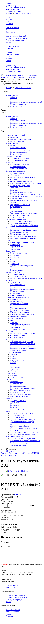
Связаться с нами (12, 28)
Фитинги (9, 411)
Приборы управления (14, 318)
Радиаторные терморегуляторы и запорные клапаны (23, 201)
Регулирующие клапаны (20, 205)
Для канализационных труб (21, 413)
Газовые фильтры (17, 302)
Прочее (13, 363)
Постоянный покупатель (15, 7)
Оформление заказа (13, 11)
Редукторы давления (18, 316)
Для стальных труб (17, 424)
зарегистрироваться (23, 13)
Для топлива (15, 175)
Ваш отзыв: (5, 547)
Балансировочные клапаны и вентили (25, 184)
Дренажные (15, 283)
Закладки (9, 614)
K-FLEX (17, 495)
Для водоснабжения (18, 173)
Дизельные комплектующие (21, 266)
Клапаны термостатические (21, 192)
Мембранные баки (13, 272)
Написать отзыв (16, 515)
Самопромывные (17, 409)
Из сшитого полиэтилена (20, 390)
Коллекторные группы (19, 232)
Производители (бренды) (16, 36)
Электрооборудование (14, 436)
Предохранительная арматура (17, 297)
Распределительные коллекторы (23, 238)
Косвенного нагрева (18, 104)
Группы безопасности (19, 304)
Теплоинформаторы (18, 445)
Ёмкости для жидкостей (15, 171)
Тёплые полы (11, 373)
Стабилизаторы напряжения (21, 443)
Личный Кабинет (13, 610)
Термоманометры (17, 247)
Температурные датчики (20, 325)
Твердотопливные (17, 268)
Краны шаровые (16, 198)
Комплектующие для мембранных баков (26, 278)
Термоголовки (16, 211)
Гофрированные (16, 382)
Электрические (16, 106)
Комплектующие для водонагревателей (26, 102)
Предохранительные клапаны (22, 314)
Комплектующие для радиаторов (23, 348)
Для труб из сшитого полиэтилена (24, 226)
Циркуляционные (17, 295)
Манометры (15, 245)
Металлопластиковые (19, 169)
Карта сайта (10, 32)
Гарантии (9, 24)
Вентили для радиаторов (20, 186)
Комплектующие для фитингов (22, 434)
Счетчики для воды (18, 335)
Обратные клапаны (18, 308)
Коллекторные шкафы (19, 234)
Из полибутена (16, 384)
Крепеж (13, 358)
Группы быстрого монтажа (21, 139)
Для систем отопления (19, 276)
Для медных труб (17, 417)
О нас (8, 17)
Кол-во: (4, 505)
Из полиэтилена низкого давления (24, 388)
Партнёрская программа (15, 40)
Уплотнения (15, 367)
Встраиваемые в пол (18, 253)
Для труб (13, 371)
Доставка (9, 19)
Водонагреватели (13, 96)
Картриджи (14, 405)
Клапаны (14, 190)
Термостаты (15, 327)
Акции (8, 42)
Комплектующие (17, 141)
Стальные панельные (18, 350)
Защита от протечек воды (20, 306)
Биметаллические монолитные (22, 344)
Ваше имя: (5, 542)
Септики (13, 179)
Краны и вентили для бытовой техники (26, 196)
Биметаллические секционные (22, 346)
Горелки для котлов (13, 156)
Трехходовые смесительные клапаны (25, 213)
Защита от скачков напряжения (22, 439)
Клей (12, 356)
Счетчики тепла (16, 337)
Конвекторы (10, 251)
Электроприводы (17, 217)
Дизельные (14, 264)
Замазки (13, 354)
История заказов (12, 46)
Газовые (13, 98)
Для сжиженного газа (19, 160)
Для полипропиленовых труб (22, 224)
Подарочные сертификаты (16, 38)
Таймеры (14, 323)
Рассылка (9, 48)
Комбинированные (18, 100)
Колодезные (15, 287)
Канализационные (17, 285)
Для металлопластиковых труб (22, 221)
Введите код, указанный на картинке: (16, 575)
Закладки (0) (11, 5)
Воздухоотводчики (17, 299)
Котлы (8, 259)
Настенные (14, 257)
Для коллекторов (17, 415)
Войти (8, 13)
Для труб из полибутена (19, 426)
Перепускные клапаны (19, 310)
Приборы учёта (12, 331)
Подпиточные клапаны (19, 312)
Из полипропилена (18, 167)
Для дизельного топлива (20, 158)
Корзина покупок (13, 9)
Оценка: (4, 570)
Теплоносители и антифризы (22, 365)
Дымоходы (10, 162)
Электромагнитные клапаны (21, 215)
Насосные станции (17, 291)
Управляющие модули (19, 329)
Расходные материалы (14, 352)
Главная (9, 3)
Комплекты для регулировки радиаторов (26, 194)
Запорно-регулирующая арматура (19, 181)
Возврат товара (12, 30)
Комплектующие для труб (20, 394)
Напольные (14, 255)
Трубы (8, 380)
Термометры (15, 249)
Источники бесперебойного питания (25, 441)
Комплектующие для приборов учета (25, 333)
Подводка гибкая (17, 361)
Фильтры (9, 399)
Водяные (13, 375)
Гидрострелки (15, 137)
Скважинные (15, 293)
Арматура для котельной (15, 135)
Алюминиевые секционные (21, 342)
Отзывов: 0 (5, 515)
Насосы (9, 280)
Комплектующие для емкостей (22, 177)
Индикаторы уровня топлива (22, 243)
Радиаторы (10, 340)
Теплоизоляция (12, 369)
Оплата (8, 22)
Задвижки (14, 188)
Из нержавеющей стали (19, 165)
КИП (8, 240)
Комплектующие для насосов (22, 289)
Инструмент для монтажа (16, 219)
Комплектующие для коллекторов (23, 236)
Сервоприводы (16, 207)
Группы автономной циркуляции (23, 230)
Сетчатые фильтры (17, 209)
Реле (12, 321)
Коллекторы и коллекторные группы (20, 228)
